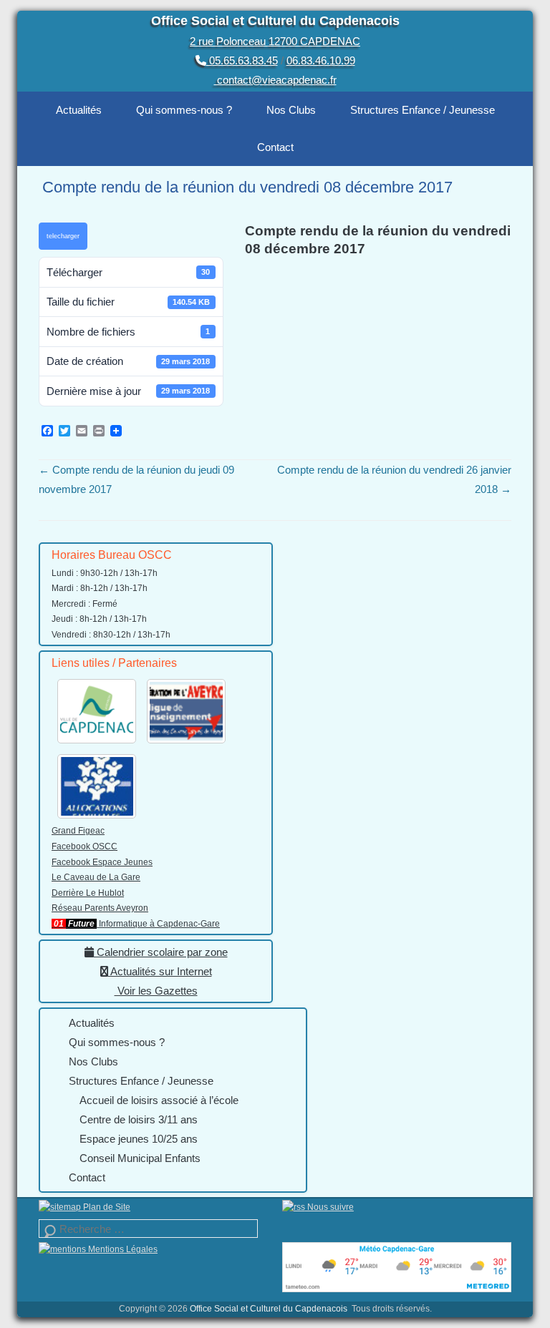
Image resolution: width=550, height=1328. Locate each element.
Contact (275, 147)
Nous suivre (329, 1207)
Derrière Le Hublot (88, 893)
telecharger (63, 236)
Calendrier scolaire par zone (161, 952)
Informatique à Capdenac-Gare (136, 924)
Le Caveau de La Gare (96, 877)
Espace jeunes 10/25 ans (138, 1139)
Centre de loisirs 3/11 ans (138, 1119)
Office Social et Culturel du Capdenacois (275, 21)
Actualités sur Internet (160, 971)
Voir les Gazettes (156, 991)
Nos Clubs (291, 110)
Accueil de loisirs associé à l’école (158, 1100)
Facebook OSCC (84, 846)
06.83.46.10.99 (320, 60)
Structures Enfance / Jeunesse (422, 110)
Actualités (79, 110)
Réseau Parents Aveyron (100, 908)
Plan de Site (105, 1207)
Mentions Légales (122, 1249)
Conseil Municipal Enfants (140, 1158)
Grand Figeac (78, 831)
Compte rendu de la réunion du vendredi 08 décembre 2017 (247, 187)
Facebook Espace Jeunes (102, 862)
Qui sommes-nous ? (184, 110)
